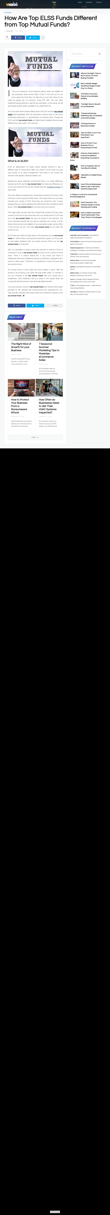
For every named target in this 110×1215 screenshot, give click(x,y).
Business (8, 12)
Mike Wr (10, 31)
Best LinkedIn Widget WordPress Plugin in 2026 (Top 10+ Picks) (90, 86)
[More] (43, 37)
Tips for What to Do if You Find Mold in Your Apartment (91, 135)
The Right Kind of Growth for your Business (21, 347)
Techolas (73, 292)
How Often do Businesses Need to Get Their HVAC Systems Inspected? (49, 406)
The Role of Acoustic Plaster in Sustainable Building (89, 96)
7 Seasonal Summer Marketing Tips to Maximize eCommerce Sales (91, 115)
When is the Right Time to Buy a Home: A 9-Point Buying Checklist (91, 75)
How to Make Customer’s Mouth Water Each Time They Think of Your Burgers (91, 215)
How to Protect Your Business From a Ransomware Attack (89, 145)
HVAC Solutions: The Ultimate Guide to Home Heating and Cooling (90, 205)
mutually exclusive (54, 187)
